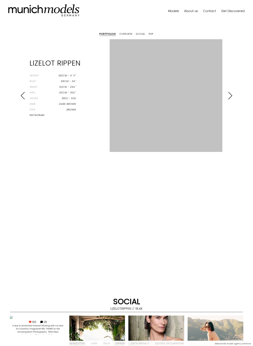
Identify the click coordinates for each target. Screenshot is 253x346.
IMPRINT (120, 343)
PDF (151, 34)
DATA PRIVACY (140, 343)
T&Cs (106, 343)
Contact (209, 11)
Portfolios (107, 34)
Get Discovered (233, 11)
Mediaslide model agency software (233, 343)
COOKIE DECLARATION (169, 343)
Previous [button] (23, 95)
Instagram (37, 115)
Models (173, 11)
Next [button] (230, 95)
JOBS (94, 343)
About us (191, 11)
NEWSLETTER (77, 343)
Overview (125, 34)
